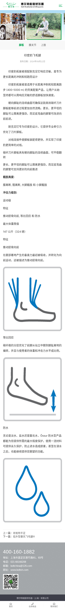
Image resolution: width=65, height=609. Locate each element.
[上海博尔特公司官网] (23, 5)
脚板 (21, 45)
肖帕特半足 (19, 533)
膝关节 (32, 45)
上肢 (43, 45)
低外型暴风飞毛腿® (24, 536)
